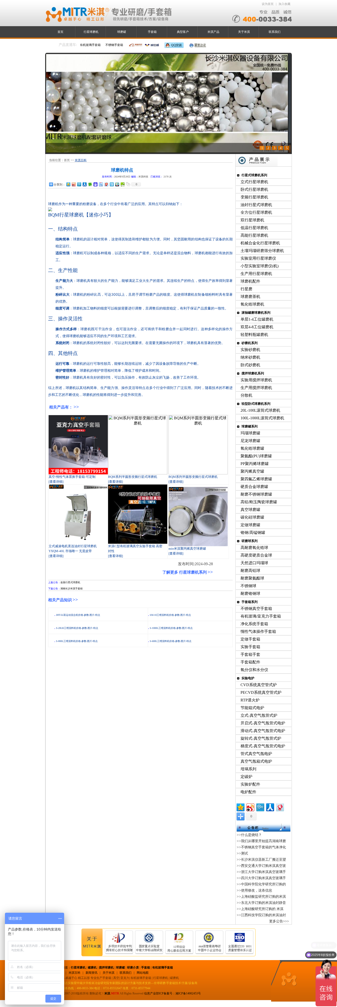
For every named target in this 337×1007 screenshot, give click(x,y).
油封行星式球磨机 (256, 205)
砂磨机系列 (250, 343)
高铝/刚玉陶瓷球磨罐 (259, 502)
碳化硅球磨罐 (252, 517)
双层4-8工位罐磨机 (257, 327)
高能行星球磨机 (254, 235)
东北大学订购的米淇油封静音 (263, 903)
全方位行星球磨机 (256, 212)
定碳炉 (246, 777)
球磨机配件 (250, 281)
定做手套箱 (250, 639)
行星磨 (246, 289)
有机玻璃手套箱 (162, 967)
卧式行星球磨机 (254, 189)
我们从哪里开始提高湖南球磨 (263, 841)
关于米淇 (244, 32)
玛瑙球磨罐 (250, 433)
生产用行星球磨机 (256, 273)
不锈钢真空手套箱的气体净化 (263, 847)
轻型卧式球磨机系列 (256, 404)
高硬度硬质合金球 (256, 555)
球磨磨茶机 (250, 296)
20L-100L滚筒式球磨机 (260, 410)
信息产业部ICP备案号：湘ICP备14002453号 (172, 993)
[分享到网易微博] (106, 184)
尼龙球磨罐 (250, 441)
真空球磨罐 (250, 509)
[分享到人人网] (84, 184)
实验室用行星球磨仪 (258, 258)
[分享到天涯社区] (111, 184)
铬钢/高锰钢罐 (253, 532)
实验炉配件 (250, 784)
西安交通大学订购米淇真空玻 (263, 866)
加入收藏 (284, 4)
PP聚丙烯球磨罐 (255, 464)
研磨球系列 (250, 541)
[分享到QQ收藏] (117, 184)
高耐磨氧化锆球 (254, 547)
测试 (244, 853)
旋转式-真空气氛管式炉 (261, 738)
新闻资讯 (91, 972)
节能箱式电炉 (252, 708)
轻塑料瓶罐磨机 (254, 334)
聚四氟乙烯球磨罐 (256, 479)
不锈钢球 (248, 586)
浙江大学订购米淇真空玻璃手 (263, 872)
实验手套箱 (250, 647)
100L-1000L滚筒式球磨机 (262, 418)
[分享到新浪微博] (73, 184)
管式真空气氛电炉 (256, 754)
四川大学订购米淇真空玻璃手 (263, 878)
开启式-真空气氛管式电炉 (263, 723)
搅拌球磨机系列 (253, 373)
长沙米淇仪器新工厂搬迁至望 (263, 859)
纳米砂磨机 (250, 357)
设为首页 (268, 4)
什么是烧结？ (251, 835)
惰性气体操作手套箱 (258, 631)
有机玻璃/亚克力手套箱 (261, 616)
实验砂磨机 (250, 350)
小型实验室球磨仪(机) (260, 266)
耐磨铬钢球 (250, 593)
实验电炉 (248, 678)
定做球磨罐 (250, 525)
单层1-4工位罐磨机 (257, 319)
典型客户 (183, 32)
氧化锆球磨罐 (252, 448)
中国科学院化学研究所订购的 (263, 884)
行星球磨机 (91, 32)
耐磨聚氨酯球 (252, 578)
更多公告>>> (279, 921)
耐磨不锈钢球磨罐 (256, 494)
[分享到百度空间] (122, 184)
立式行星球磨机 (254, 182)
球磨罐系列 (250, 426)
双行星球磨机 (252, 220)
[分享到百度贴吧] (100, 184)
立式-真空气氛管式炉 (259, 715)
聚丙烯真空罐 (252, 471)
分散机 (246, 395)
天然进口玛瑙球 (254, 563)
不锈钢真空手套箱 (256, 608)
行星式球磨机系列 (254, 175)
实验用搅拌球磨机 (256, 380)
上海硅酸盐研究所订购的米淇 (263, 896)
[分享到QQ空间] (68, 184)
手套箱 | (146, 967)
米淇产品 (213, 32)
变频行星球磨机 (254, 197)
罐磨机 (92, 967)
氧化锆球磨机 (252, 304)
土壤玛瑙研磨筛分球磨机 (262, 251)
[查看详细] (56, 482)
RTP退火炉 (250, 700)
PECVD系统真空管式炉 (261, 692)
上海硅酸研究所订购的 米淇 (262, 909)
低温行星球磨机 (254, 228)
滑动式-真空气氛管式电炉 (263, 731)
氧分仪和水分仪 (254, 670)
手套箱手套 (250, 654)
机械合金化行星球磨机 (260, 243)
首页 (60, 32)
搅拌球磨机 (106, 967)
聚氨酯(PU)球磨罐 (256, 456)
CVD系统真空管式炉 (259, 685)
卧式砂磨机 (250, 365)
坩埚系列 (248, 769)
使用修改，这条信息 (256, 890)
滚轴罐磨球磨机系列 (256, 312)
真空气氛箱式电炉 (256, 761)
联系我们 (275, 32)
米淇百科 (81, 160)
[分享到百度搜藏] (95, 184)
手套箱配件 (250, 662)
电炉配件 (248, 792)
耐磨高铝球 (250, 570)
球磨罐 (121, 32)
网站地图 (143, 972)
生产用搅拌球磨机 (256, 388)
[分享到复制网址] (128, 184)
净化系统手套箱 (254, 624)
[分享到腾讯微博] (79, 184)
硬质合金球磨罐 (254, 486)
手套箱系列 (250, 602)
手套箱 (152, 32)
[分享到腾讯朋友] (90, 184)
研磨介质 (133, 967)
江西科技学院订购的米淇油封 (263, 915)
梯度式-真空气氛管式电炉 (263, 746)
